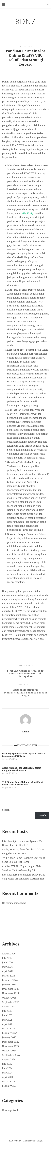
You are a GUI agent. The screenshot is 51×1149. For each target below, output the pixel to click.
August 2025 (8, 1006)
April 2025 (7, 1024)
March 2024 (8, 1081)
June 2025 (7, 1015)
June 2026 (7, 962)
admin (25, 731)
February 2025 (9, 1033)
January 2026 (9, 984)
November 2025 (10, 993)
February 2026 (10, 980)
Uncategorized (10, 1110)
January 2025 (9, 1037)
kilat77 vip (27, 213)
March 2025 (8, 1028)
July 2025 (7, 1011)
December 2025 (10, 989)
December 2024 (10, 1041)
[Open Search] (47, 4)
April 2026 (7, 971)
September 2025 (11, 1002)
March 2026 (8, 975)
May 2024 (7, 1072)
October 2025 (9, 997)
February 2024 (10, 1086)
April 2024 (7, 1077)
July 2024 (7, 1064)
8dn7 (25, 21)
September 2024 (11, 1055)
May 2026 (7, 967)
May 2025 (7, 1019)
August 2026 (8, 953)
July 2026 (7, 958)
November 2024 (10, 1046)
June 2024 (7, 1068)
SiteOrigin (37, 1141)
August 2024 (8, 1059)
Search (5, 810)
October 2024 (9, 1050)
